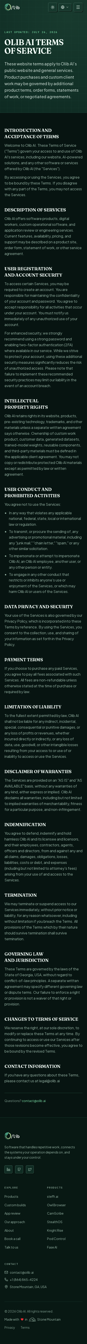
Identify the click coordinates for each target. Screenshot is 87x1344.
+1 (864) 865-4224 (24, 1279)
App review (12, 1213)
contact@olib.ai (34, 1101)
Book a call (12, 1239)
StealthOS (54, 1222)
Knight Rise (55, 1230)
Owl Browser (56, 1205)
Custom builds (15, 1205)
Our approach (14, 1222)
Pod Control (56, 1239)
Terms (25, 1327)
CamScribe (55, 1213)
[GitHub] (19, 1169)
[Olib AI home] (12, 7)
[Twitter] (30, 1169)
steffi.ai (52, 1196)
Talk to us (11, 1247)
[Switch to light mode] (52, 7)
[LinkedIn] (8, 1169)
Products (11, 1196)
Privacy (9, 1327)
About (9, 1230)
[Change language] (64, 7)
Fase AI (52, 1247)
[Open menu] (78, 7)
